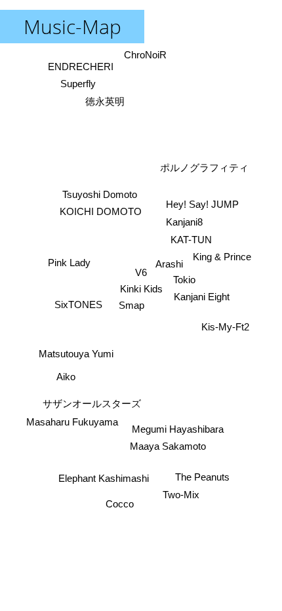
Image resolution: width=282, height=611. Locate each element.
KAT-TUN (191, 239)
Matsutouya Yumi (76, 353)
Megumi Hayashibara (178, 429)
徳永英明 (105, 101)
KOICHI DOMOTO (101, 211)
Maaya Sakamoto (168, 446)
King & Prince (222, 256)
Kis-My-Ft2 (225, 326)
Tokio (184, 279)
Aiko (65, 377)
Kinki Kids (141, 288)
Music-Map (72, 26)
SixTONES (78, 303)
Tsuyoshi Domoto (99, 194)
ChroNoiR (145, 54)
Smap (131, 305)
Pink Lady (69, 263)
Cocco (119, 503)
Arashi (169, 263)
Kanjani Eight (202, 296)
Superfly (78, 83)
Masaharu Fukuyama (72, 422)
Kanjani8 (184, 221)
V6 (141, 272)
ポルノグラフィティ (205, 167)
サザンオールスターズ (92, 403)
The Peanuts (202, 477)
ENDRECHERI (80, 65)
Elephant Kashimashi (103, 478)
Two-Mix (181, 494)
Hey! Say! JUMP (202, 204)
